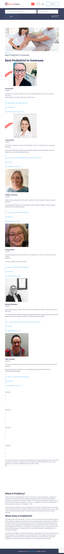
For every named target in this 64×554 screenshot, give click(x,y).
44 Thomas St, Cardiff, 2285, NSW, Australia (17, 212)
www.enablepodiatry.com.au (13, 166)
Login (42, 4)
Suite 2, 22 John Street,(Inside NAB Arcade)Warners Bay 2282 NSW (23, 322)
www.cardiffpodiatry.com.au (13, 221)
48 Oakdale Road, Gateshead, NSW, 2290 (16, 103)
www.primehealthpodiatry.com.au (14, 111)
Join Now (52, 4)
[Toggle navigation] (32, 4)
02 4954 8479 (9, 217)
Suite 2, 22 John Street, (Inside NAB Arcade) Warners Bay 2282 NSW (23, 158)
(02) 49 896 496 (9, 107)
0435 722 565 (8, 162)
